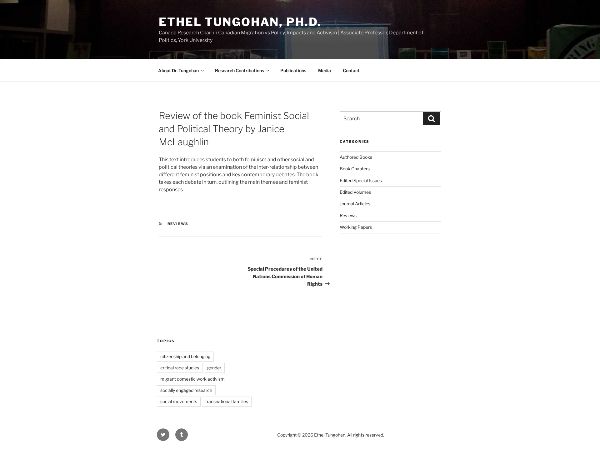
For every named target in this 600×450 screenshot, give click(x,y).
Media (324, 70)
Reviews (178, 224)
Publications (293, 70)
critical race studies (179, 367)
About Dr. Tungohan (178, 70)
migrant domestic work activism (192, 379)
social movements (178, 401)
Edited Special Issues (361, 180)
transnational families (226, 401)
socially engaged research (186, 390)
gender (214, 367)
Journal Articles (355, 203)
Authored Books (356, 157)
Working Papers (356, 227)
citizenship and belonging (185, 356)
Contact (351, 70)
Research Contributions (239, 70)
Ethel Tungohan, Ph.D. (240, 22)
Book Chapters (355, 168)
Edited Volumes (355, 192)
